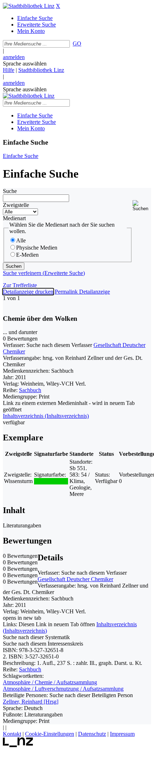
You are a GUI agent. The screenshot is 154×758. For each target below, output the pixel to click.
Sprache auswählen (25, 64)
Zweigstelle (16, 205)
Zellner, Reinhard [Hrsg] (30, 702)
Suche (10, 191)
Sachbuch (30, 390)
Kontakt (12, 734)
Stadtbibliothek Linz (41, 70)
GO (77, 43)
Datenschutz (92, 734)
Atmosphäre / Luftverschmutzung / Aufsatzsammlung (63, 689)
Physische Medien (36, 248)
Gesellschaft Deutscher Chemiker (75, 579)
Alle (21, 240)
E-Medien (27, 255)
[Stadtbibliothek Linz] (28, 6)
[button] (142, 205)
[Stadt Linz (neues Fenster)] (18, 745)
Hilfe (8, 70)
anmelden (14, 57)
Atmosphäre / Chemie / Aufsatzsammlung (50, 682)
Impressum (122, 734)
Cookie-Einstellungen (49, 734)
